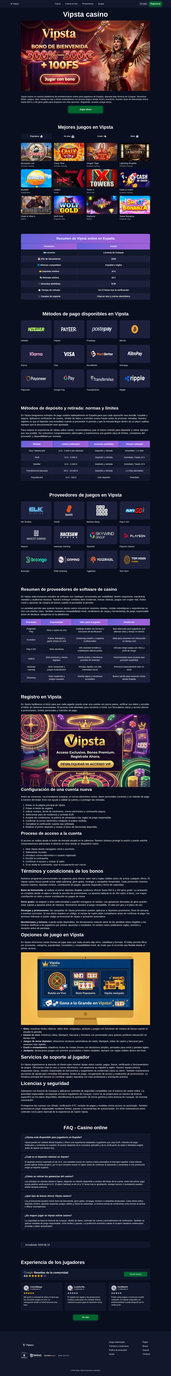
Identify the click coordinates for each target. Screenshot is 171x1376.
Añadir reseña (135, 1274)
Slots (133, 136)
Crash (100, 136)
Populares (34, 136)
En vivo (67, 136)
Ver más (85, 1317)
